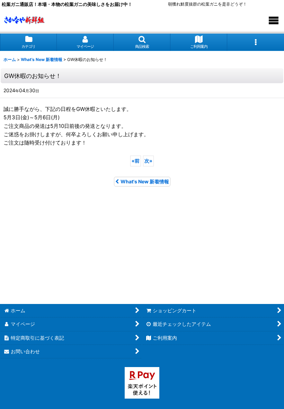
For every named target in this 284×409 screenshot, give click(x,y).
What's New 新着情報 (145, 181)
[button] (142, 42)
